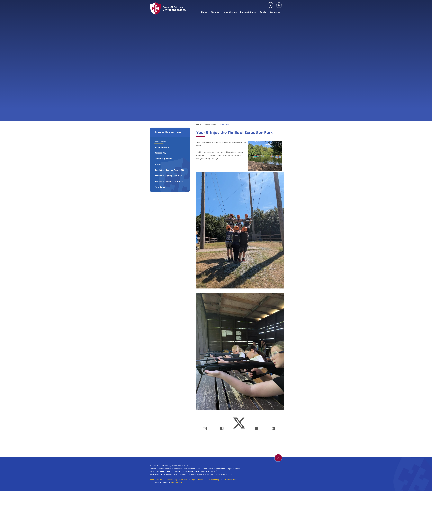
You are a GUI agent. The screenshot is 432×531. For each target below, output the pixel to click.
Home (198, 124)
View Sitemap (156, 479)
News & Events (210, 124)
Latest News (224, 124)
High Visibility (197, 479)
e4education (176, 482)
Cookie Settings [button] (230, 479)
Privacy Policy (213, 479)
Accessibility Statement (177, 479)
